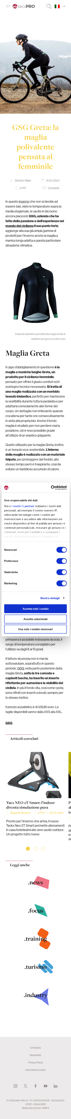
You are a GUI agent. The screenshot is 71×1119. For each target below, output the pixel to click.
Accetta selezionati (35, 618)
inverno (24, 201)
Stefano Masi (23, 180)
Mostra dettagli (50, 597)
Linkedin (55, 1086)
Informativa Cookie (35, 1070)
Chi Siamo (35, 1047)
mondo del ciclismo (19, 226)
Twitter (25, 1086)
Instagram (15, 1086)
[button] (28, 849)
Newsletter (35, 1055)
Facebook (35, 1086)
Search (49, 6)
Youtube (45, 1086)
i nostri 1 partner (23, 505)
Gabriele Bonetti (20, 813)
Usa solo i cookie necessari (35, 629)
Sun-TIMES (43, 1108)
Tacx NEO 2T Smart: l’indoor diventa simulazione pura (30, 805)
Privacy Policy (35, 1062)
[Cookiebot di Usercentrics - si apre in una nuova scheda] (51, 487)
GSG (20, 668)
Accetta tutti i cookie (36, 608)
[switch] (61, 561)
